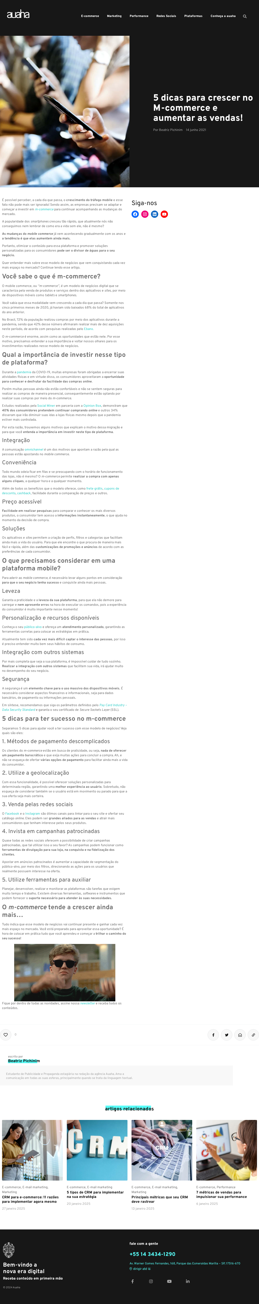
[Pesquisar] (245, 16)
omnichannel (34, 450)
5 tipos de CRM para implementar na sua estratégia (95, 1194)
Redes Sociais (166, 16)
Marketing (114, 16)
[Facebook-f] (133, 1281)
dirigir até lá (141, 1269)
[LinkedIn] (154, 214)
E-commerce (90, 16)
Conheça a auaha (223, 16)
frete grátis (94, 489)
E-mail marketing (35, 1187)
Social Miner (46, 406)
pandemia (24, 372)
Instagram (32, 814)
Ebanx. (89, 329)
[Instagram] (145, 214)
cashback (24, 493)
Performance (139, 16)
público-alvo (33, 627)
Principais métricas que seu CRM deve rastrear (160, 1199)
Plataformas (193, 16)
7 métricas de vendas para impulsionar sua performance (221, 1194)
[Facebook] (135, 214)
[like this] (5, 1035)
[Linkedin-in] (188, 1281)
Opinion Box (92, 406)
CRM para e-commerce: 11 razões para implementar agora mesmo (30, 1199)
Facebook (12, 814)
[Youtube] (164, 214)
